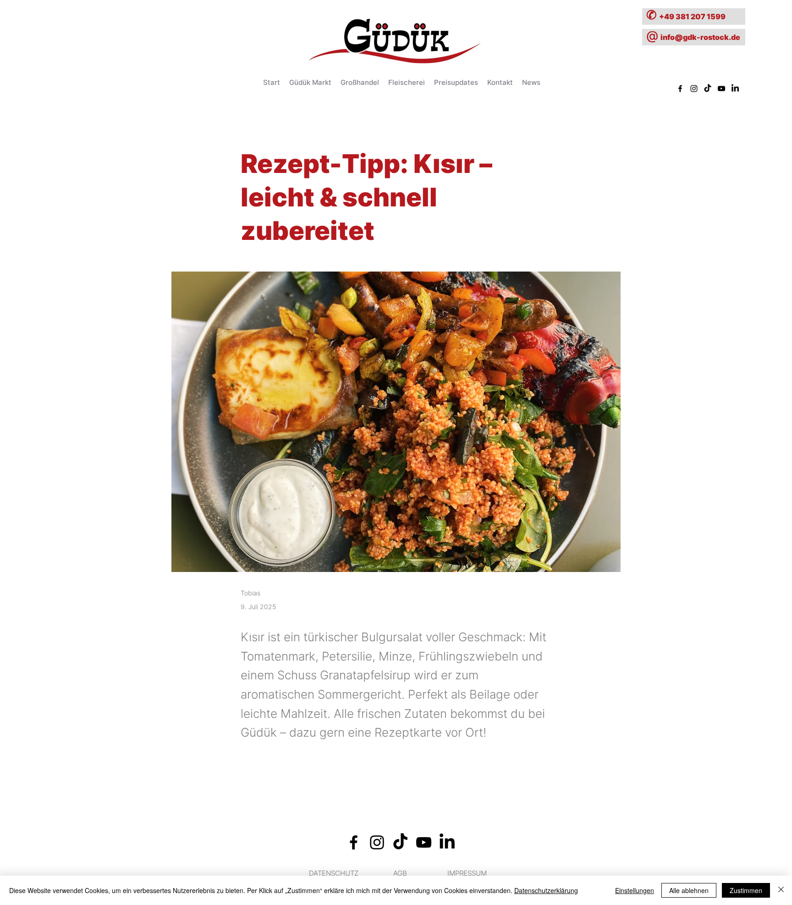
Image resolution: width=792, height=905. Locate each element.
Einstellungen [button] (634, 890)
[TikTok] (707, 88)
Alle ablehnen (689, 890)
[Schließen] (781, 890)
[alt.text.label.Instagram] (693, 88)
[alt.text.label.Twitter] (735, 88)
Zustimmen (746, 890)
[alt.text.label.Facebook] (680, 88)
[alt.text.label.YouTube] (721, 88)
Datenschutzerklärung (546, 890)
